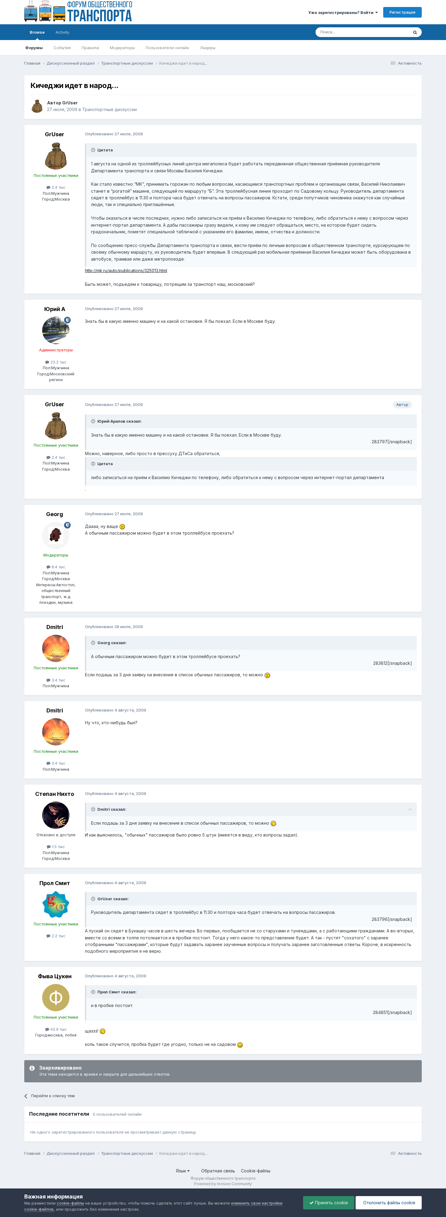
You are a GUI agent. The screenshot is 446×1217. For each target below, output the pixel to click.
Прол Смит (54, 883)
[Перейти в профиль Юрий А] (55, 330)
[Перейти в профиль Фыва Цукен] (55, 997)
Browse (37, 32)
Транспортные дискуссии (109, 109)
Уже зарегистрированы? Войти (341, 12)
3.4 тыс (58, 680)
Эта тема (392, 32)
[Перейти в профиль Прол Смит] (55, 904)
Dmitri (54, 627)
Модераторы (122, 47)
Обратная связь (218, 1170)
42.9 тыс (58, 1029)
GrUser (70, 102)
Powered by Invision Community (223, 1184)
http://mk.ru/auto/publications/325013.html (126, 270)
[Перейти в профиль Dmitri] (55, 648)
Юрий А (54, 309)
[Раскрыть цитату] (93, 149)
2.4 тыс (58, 187)
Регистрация (402, 12)
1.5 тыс (58, 846)
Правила (90, 47)
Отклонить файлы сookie (388, 1202)
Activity (62, 32)
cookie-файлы (70, 1203)
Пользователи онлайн (167, 47)
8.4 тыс (58, 566)
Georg (54, 514)
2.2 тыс (58, 935)
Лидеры (207, 47)
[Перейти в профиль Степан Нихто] (55, 815)
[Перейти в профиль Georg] (55, 535)
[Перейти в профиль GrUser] (37, 106)
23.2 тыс (58, 362)
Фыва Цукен (55, 976)
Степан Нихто (54, 794)
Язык (181, 1170)
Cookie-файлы (255, 1170)
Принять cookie (331, 1202)
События (62, 47)
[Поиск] (415, 32)
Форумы (34, 47)
